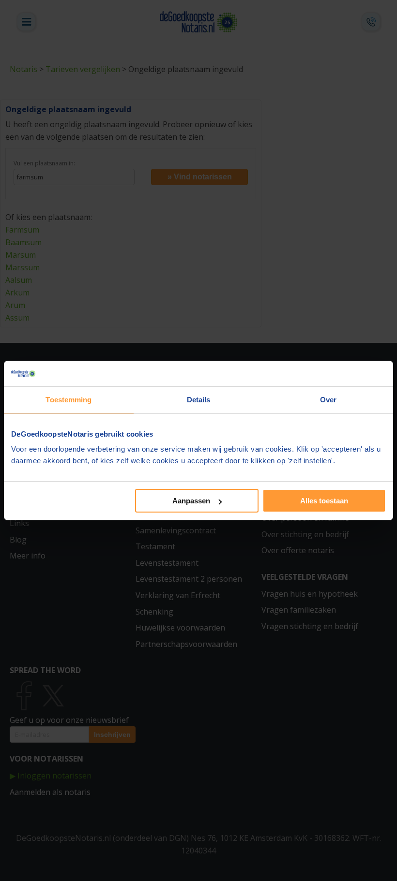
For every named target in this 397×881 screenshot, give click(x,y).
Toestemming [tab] (69, 400)
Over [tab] (328, 400)
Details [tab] (199, 400)
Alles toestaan (324, 501)
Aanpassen (191, 501)
